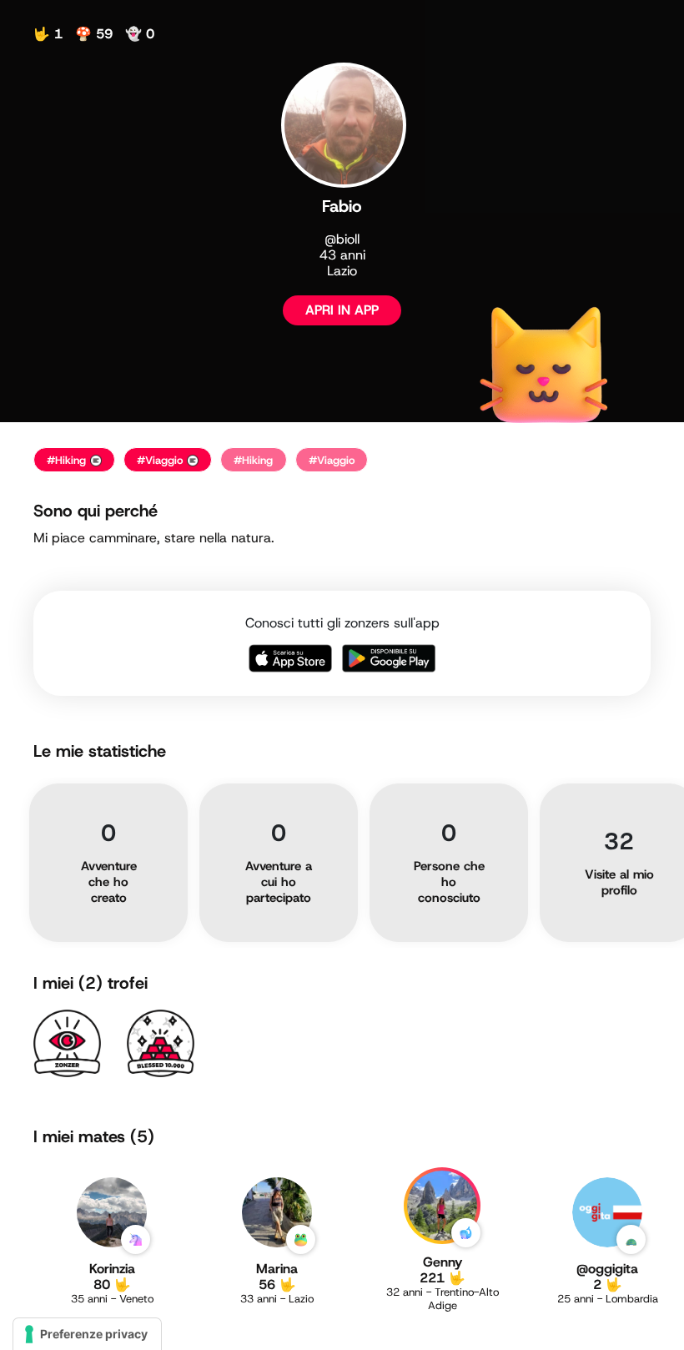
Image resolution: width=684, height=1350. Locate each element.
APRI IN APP (342, 310)
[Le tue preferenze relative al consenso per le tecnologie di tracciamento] (87, 1334)
